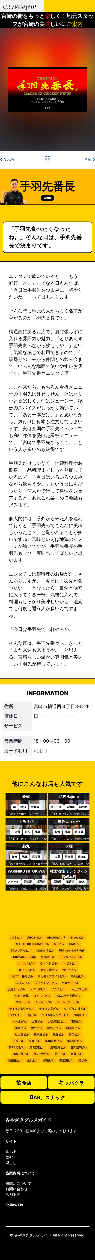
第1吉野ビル (74, 1041)
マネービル (23, 1002)
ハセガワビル (78, 989)
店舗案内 (13, 1194)
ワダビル (15, 1015)
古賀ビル (37, 1021)
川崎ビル (20, 1028)
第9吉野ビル (42, 1054)
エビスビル (70, 963)
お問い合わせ (17, 1189)
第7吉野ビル (78, 1047)
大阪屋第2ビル (57, 1021)
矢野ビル (34, 1041)
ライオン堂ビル (49, 1008)
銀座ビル (48, 1060)
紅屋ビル (76, 1054)
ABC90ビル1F (56, 937)
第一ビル (60, 1054)
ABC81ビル (34, 937)
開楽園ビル (66, 1060)
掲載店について (18, 1183)
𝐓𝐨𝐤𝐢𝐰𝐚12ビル (45, 950)
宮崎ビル (76, 1021)
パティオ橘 (22, 995)
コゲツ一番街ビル (22, 976)
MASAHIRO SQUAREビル (32, 944)
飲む (9, 1157)
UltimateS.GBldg (24, 957)
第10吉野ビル (53, 1041)
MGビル (59, 944)
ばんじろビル (42, 995)
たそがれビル (16, 989)
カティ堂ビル (49, 970)
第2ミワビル (16, 1047)
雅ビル (82, 1060)
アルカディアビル (71, 957)
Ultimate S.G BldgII (71, 950)
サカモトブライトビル (51, 976)
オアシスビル (27, 970)
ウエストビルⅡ (49, 963)
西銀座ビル (15, 1060)
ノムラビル (58, 989)
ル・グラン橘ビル (75, 1008)
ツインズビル (38, 989)
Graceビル (77, 937)
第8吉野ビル (21, 1054)
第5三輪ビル (58, 1047)
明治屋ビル (73, 1028)
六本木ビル (20, 1021)
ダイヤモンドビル (46, 982)
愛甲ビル (36, 1028)
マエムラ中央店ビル (67, 995)
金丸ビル (32, 1060)
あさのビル (48, 957)
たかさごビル (70, 982)
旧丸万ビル (54, 1028)
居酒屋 (47, 198)
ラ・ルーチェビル (68, 1002)
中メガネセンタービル (55, 1015)
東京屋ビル (41, 1034)
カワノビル (69, 970)
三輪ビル (31, 1015)
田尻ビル (18, 1041)
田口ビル (74, 1034)
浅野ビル (58, 1034)
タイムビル (23, 982)
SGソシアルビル (21, 950)
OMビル (74, 944)
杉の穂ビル (22, 1034)
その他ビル (77, 976)
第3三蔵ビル (37, 1047)
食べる (11, 1151)
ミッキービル (43, 1002)
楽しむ (11, 1162)
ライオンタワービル (21, 1008)
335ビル (16, 937)
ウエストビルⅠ (26, 963)
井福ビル (80, 1015)
